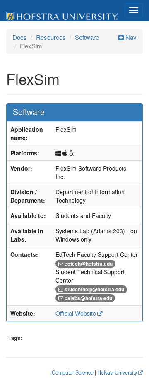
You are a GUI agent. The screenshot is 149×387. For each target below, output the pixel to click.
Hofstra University (117, 372)
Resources (51, 37)
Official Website (75, 313)
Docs (19, 37)
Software (87, 37)
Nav (130, 37)
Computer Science (73, 372)
